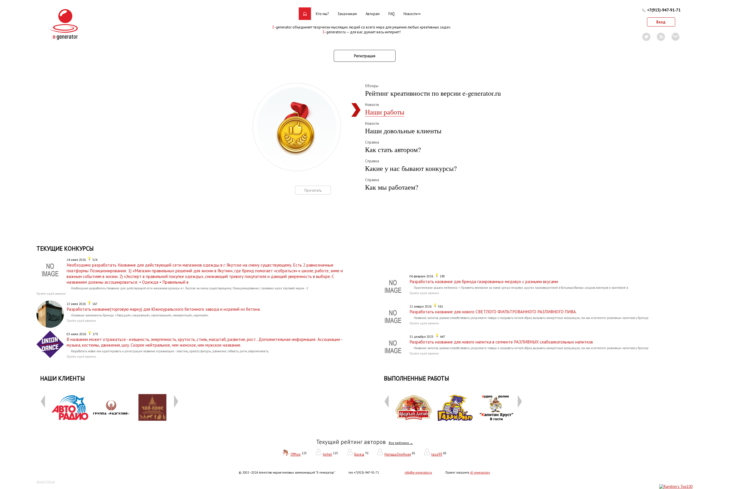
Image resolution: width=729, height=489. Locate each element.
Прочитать (313, 190)
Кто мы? (322, 13)
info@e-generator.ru (418, 472)
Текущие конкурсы (65, 248)
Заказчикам (347, 13)
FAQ (391, 13)
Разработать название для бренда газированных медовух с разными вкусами (483, 281)
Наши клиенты (62, 378)
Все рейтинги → (401, 443)
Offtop (295, 454)
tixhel (327, 454)
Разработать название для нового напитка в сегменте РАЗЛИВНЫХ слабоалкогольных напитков (501, 342)
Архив (40, 482)
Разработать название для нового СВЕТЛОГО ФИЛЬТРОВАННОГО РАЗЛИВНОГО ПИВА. (493, 311)
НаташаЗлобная (397, 454)
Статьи (50, 482)
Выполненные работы (416, 378)
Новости (410, 13)
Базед (359, 454)
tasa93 (436, 454)
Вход (660, 22)
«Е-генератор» (480, 472)
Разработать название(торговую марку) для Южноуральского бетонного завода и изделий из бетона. (164, 309)
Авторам (373, 13)
